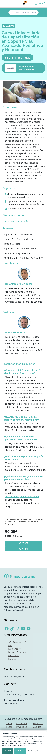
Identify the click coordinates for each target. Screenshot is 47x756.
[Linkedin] (23, 628)
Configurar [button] (33, 751)
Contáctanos (10, 703)
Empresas (13, 655)
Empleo (12, 658)
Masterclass (14, 648)
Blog (10, 645)
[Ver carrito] (23, 4)
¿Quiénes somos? (17, 642)
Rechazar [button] (20, 751)
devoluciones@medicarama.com (22, 496)
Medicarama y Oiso (14, 676)
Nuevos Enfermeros (18, 652)
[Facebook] (6, 628)
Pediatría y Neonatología (16, 221)
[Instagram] (17, 628)
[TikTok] (12, 628)
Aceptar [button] (7, 751)
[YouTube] (28, 628)
